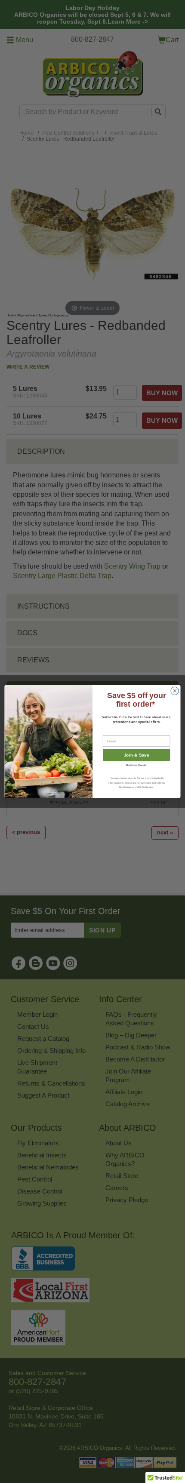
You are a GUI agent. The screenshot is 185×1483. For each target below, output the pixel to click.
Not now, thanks (136, 764)
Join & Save (136, 755)
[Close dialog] (175, 691)
